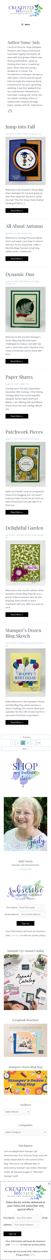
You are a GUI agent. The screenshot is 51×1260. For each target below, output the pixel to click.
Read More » (17, 211)
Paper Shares (19, 377)
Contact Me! (25, 869)
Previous (25, 737)
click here (15, 935)
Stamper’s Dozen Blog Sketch (23, 633)
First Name (12, 907)
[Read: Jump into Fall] (25, 160)
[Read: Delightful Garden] (25, 562)
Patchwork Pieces (24, 432)
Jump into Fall (20, 126)
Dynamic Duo (19, 274)
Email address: (12, 914)
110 (38, 743)
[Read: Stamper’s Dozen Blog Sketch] (25, 672)
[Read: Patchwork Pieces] (25, 464)
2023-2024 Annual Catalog (29, 281)
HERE (32, 1254)
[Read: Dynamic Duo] (25, 309)
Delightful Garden (24, 528)
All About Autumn (24, 226)
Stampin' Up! (36, 134)
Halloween (26, 134)
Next (25, 748)
